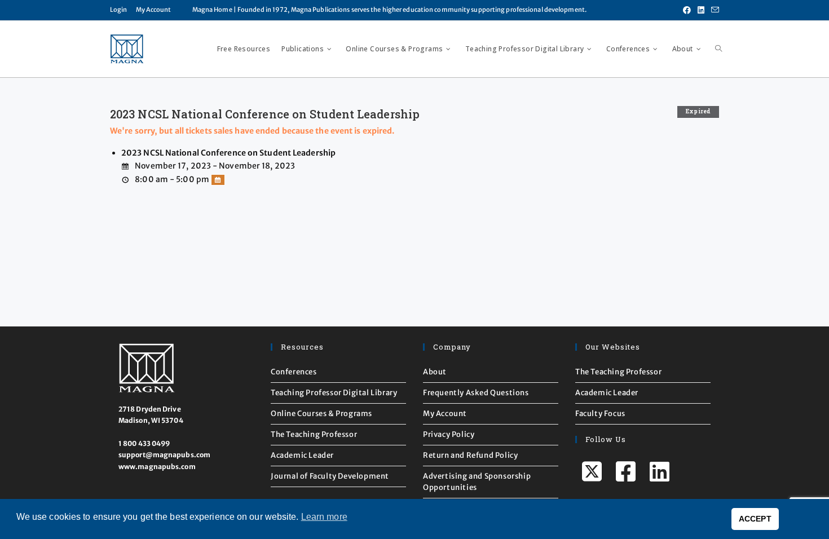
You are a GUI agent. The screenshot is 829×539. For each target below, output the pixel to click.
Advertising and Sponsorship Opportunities (477, 481)
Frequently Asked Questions (476, 392)
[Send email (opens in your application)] (713, 10)
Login (118, 10)
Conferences (294, 372)
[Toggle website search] (718, 49)
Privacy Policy (448, 434)
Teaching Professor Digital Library (334, 392)
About (435, 372)
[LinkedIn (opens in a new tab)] (701, 10)
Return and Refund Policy (470, 455)
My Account (153, 10)
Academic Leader (302, 455)
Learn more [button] (324, 517)
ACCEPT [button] (755, 518)
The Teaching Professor (314, 434)
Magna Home (212, 10)
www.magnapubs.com (157, 466)
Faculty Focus (600, 413)
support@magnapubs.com (164, 454)
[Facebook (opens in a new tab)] (687, 10)
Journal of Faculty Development (330, 476)
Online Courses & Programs (321, 413)
